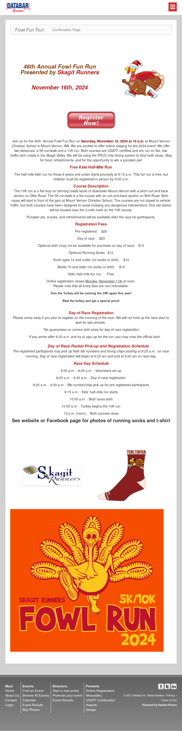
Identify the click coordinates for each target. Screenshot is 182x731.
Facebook (161, 686)
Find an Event (33, 691)
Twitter (167, 686)
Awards (91, 705)
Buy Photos (31, 710)
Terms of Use (169, 700)
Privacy (170, 695)
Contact (11, 700)
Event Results (33, 705)
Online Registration (100, 691)
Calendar (29, 700)
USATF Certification (100, 700)
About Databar (155, 695)
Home (9, 691)
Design (91, 710)
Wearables (94, 695)
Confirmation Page (66, 29)
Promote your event (67, 695)
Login (9, 705)
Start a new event (66, 691)
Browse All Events (36, 695)
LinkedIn (174, 686)
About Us (12, 695)
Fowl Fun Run (29, 29)
